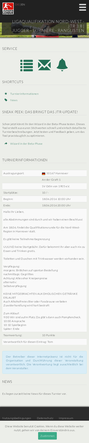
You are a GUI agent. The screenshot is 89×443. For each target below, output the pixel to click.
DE (17, 4)
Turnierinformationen (24, 93)
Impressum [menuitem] (66, 418)
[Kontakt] (45, 70)
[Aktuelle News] (62, 70)
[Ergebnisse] (27, 70)
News (13, 100)
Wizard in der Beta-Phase (26, 143)
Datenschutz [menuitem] (45, 418)
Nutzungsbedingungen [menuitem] (16, 418)
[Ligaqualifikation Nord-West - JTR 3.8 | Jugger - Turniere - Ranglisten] (8, 8)
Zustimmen (47, 436)
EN (23, 4)
